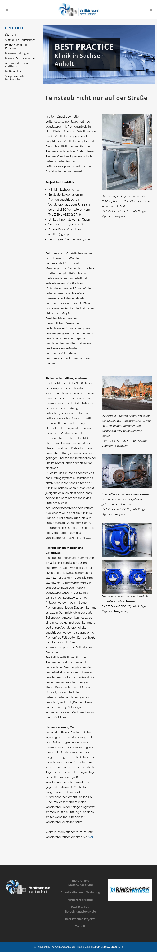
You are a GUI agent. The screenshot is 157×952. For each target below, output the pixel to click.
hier (90, 837)
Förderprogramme (80, 900)
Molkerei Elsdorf (15, 71)
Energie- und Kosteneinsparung (80, 883)
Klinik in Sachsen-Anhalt (20, 58)
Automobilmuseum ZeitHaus (17, 64)
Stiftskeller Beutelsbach (20, 40)
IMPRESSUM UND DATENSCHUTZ (105, 947)
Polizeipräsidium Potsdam (16, 46)
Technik (80, 926)
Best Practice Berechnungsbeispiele (80, 909)
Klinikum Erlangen (17, 53)
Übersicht (11, 35)
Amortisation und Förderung (80, 892)
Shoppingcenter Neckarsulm (15, 77)
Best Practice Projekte (80, 919)
